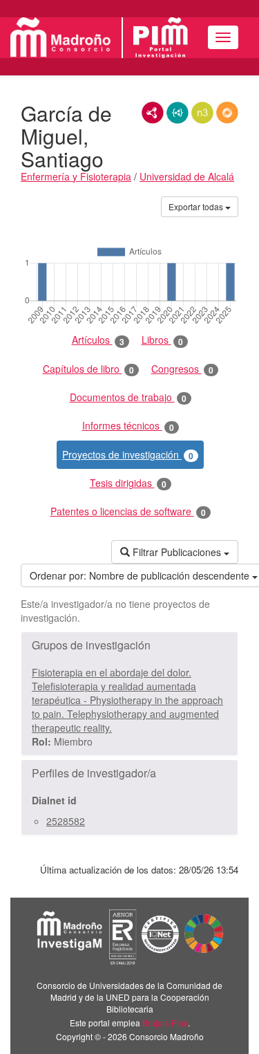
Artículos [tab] (98, 340)
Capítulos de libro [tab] (88, 369)
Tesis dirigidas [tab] (128, 483)
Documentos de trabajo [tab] (128, 397)
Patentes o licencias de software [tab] (128, 511)
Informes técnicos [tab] (128, 425)
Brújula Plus (165, 1022)
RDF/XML (153, 113)
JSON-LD (177, 113)
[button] (129, 645)
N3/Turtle (202, 113)
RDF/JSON (227, 113)
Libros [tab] (162, 340)
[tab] (129, 645)
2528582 (65, 821)
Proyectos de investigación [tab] (127, 454)
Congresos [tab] (182, 369)
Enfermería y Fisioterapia (76, 176)
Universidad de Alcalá (187, 176)
